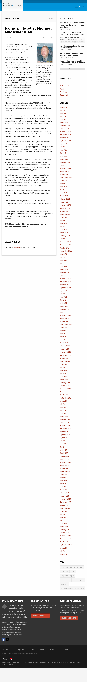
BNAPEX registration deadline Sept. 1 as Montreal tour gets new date (72, 24)
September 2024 (66, 177)
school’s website (14, 206)
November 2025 (65, 135)
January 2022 (64, 275)
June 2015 (63, 517)
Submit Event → (40, 616)
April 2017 (63, 450)
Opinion (62, 89)
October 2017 (64, 432)
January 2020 (64, 349)
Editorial (63, 83)
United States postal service (70, 588)
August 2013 (64, 554)
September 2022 (66, 251)
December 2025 (65, 131)
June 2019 (63, 370)
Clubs (32, 650)
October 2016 (64, 468)
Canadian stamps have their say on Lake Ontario (72, 47)
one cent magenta (78, 580)
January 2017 (64, 459)
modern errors (65, 580)
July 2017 (63, 441)
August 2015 (64, 511)
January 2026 (64, 128)
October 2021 (64, 285)
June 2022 (63, 260)
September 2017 (66, 435)
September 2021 (66, 288)
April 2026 (63, 119)
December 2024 (65, 168)
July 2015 (63, 514)
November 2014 (65, 539)
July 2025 (63, 147)
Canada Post (65, 571)
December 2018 (65, 389)
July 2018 (63, 404)
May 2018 (63, 410)
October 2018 (64, 395)
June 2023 (63, 223)
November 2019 (65, 355)
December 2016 (65, 462)
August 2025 (64, 144)
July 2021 (63, 294)
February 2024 (65, 199)
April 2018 (63, 413)
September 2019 (66, 361)
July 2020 (63, 330)
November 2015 (65, 502)
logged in (17, 247)
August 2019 (64, 364)
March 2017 (64, 453)
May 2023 (63, 226)
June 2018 (63, 407)
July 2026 (63, 110)
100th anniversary (66, 567)
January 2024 (64, 202)
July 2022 (63, 257)
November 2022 (65, 245)
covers (73, 571)
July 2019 (63, 367)
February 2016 (65, 493)
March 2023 (64, 233)
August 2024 (64, 180)
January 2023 (64, 239)
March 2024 (64, 196)
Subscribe (53, 650)
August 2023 (64, 217)
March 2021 (64, 306)
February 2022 (65, 272)
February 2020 (65, 346)
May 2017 (63, 447)
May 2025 (63, 153)
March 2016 (64, 490)
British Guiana (78, 567)
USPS (82, 588)
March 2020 (64, 343)
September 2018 (66, 398)
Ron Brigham (64, 584)
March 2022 (64, 269)
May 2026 (63, 116)
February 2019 (65, 383)
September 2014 (66, 545)
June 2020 (63, 334)
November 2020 (65, 318)
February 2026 (65, 125)
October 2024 (64, 174)
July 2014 (63, 551)
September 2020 (66, 324)
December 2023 (65, 205)
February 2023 (65, 236)
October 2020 (64, 321)
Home (5, 650)
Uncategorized (65, 95)
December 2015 (65, 499)
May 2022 (63, 263)
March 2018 (64, 416)
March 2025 (64, 159)
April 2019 (63, 376)
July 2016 (63, 477)
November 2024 (65, 171)
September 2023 (66, 214)
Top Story (63, 92)
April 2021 (63, 303)
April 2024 (63, 193)
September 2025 (66, 141)
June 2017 (63, 444)
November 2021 (65, 282)
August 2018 (64, 401)
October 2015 (64, 505)
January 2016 (64, 496)
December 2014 (65, 536)
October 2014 (64, 542)
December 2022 (65, 242)
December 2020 (65, 315)
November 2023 (65, 208)
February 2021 (65, 309)
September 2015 (66, 508)
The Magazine (19, 650)
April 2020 (63, 340)
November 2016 (65, 465)
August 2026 (64, 107)
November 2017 (65, 428)
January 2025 (64, 165)
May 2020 (63, 337)
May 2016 (63, 484)
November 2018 (65, 392)
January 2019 (64, 386)
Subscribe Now (69, 618)
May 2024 (63, 190)
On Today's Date (65, 86)
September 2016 (66, 471)
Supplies (66, 650)
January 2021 (64, 312)
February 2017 (65, 456)
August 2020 (64, 327)
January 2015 (64, 533)
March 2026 (64, 122)
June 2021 (63, 297)
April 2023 (63, 229)
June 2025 (63, 150)
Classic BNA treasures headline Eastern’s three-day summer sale (72, 62)
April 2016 (63, 487)
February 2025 (65, 162)
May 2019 (63, 373)
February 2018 (65, 419)
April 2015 (63, 523)
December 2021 (65, 278)
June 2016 (63, 481)
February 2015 (65, 529)
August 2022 (64, 254)
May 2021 (63, 300)
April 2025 (63, 156)
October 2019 (64, 358)
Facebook (3, 639)
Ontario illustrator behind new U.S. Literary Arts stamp (71, 54)
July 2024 (63, 184)
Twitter (7, 639)
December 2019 (65, 352)
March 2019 (64, 379)
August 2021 (64, 291)
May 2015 (63, 520)
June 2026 (63, 113)
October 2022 (64, 248)
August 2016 (64, 474)
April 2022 (63, 266)
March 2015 (64, 526)
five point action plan (67, 576)
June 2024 (63, 187)
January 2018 (64, 422)
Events (41, 650)
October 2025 (64, 138)
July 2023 (63, 220)
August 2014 (64, 548)
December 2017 (65, 425)
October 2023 (64, 211)
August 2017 (64, 438)
